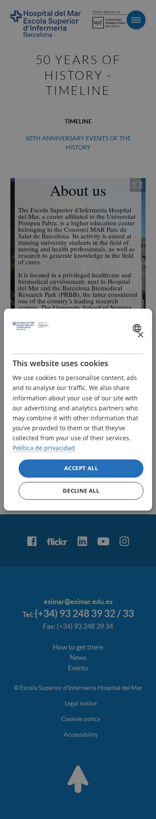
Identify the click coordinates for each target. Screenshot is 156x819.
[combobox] (138, 328)
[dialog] (78, 409)
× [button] (140, 335)
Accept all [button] (81, 468)
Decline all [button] (81, 490)
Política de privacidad (44, 448)
